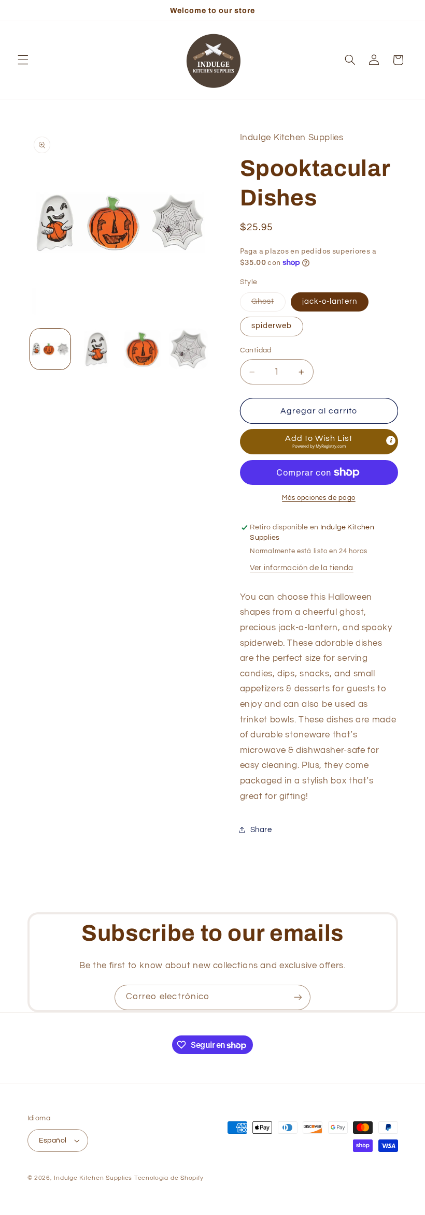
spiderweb (271, 326)
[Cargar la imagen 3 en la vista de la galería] (142, 349)
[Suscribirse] (298, 997)
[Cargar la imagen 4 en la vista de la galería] (188, 349)
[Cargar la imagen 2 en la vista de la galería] (96, 349)
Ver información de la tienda (301, 568)
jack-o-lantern (330, 301)
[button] (23, 60)
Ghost (268, 304)
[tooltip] (390, 441)
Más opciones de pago (319, 498)
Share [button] (261, 830)
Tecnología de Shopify (169, 1178)
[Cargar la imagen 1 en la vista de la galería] (50, 349)
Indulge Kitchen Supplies (93, 1178)
